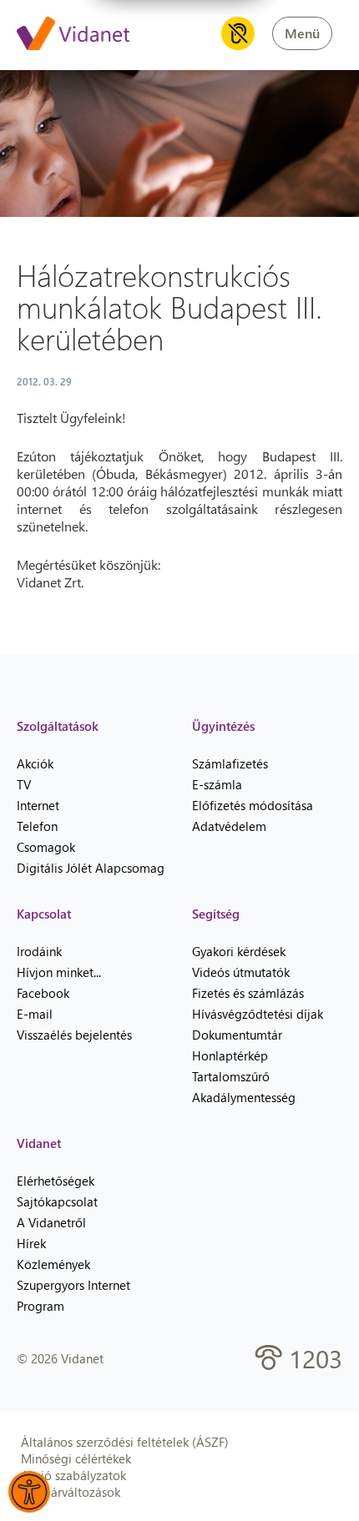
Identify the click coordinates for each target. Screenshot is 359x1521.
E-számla (217, 784)
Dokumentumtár (237, 1034)
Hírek (31, 1243)
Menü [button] (302, 33)
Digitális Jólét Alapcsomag (90, 867)
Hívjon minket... (59, 972)
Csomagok (46, 847)
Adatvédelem (229, 826)
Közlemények (53, 1264)
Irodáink (39, 951)
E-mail (35, 1013)
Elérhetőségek (55, 1180)
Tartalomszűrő (231, 1076)
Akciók (35, 763)
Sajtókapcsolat (57, 1201)
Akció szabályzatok (73, 1475)
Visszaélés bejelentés (74, 1034)
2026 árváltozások (70, 1491)
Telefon (37, 826)
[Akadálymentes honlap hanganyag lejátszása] (238, 33)
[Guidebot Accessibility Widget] (29, 1492)
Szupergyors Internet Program (73, 1295)
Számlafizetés (230, 763)
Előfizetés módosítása (252, 805)
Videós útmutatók (241, 972)
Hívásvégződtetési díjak (257, 1013)
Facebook (43, 993)
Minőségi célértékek (76, 1458)
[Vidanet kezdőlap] (73, 35)
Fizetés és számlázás (248, 993)
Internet (38, 805)
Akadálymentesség (244, 1097)
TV (24, 784)
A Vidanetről (51, 1222)
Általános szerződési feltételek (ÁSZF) (125, 1441)
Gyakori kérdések (239, 951)
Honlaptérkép (230, 1055)
